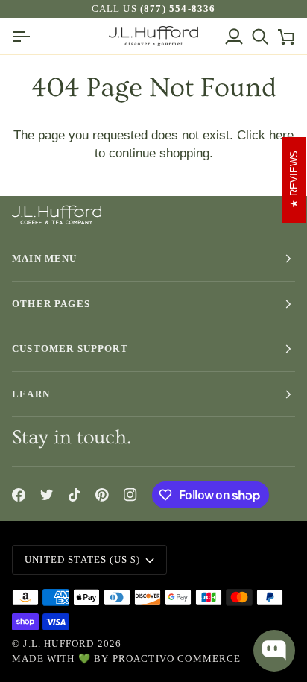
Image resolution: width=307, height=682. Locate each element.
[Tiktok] (74, 495)
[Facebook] (18, 495)
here (281, 135)
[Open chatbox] (274, 651)
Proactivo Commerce (177, 658)
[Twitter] (47, 495)
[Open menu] (25, 36)
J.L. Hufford (58, 643)
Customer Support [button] (70, 348)
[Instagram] (130, 495)
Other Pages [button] (51, 303)
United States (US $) (82, 559)
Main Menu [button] (44, 258)
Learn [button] (31, 394)
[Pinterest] (102, 495)
